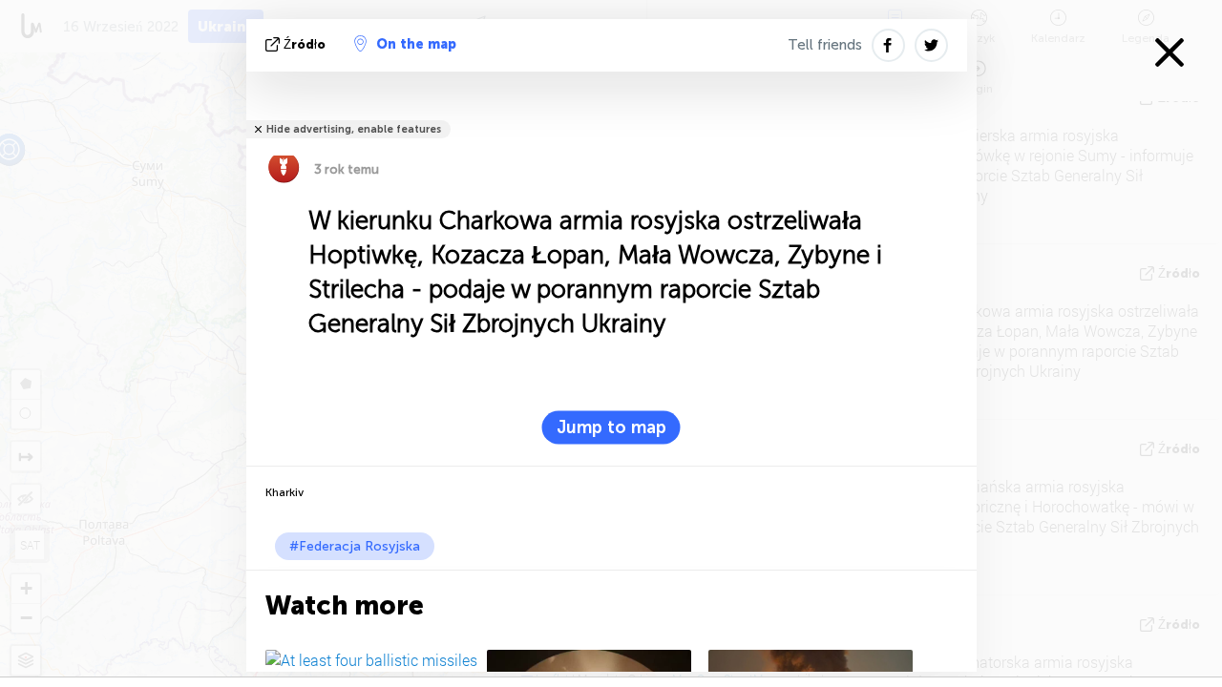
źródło (305, 44)
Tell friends (825, 44)
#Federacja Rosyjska (354, 546)
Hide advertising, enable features (353, 129)
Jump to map (611, 427)
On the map (416, 44)
